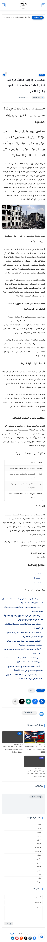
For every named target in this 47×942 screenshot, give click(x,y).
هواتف (38, 882)
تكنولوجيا (38, 851)
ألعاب (39, 825)
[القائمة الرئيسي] (43, 5)
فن (40, 874)
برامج (39, 836)
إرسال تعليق (36, 797)
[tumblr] (30, 938)
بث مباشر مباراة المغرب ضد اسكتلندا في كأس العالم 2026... (34, 749)
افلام (39, 832)
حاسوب (38, 859)
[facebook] (34, 938)
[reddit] (21, 938)
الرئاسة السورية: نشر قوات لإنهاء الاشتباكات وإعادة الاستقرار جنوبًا (13, 749)
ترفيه (39, 844)
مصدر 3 (37, 583)
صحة (39, 867)
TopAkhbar (36, 97)
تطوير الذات (36, 848)
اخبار (41, 75)
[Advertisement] (23, 48)
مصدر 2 (37, 578)
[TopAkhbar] (23, 5)
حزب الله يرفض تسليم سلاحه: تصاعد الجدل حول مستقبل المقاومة (16, 17)
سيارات (38, 863)
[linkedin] (12, 938)
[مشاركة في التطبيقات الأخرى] (15, 701)
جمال (39, 855)
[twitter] (25, 938)
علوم (39, 870)
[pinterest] (17, 938)
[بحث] (3, 5)
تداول (39, 840)
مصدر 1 (37, 574)
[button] (35, 701)
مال (39, 878)
